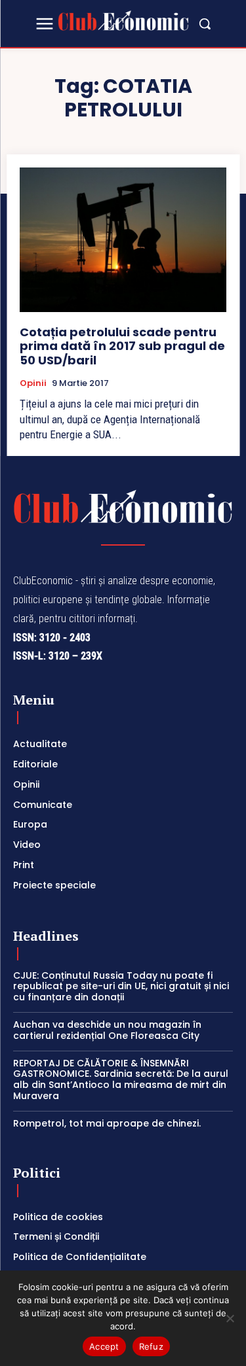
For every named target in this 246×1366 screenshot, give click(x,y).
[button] (204, 23)
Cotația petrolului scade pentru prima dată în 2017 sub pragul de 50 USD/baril (122, 346)
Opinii (33, 383)
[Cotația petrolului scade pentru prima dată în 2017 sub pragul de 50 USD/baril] (123, 239)
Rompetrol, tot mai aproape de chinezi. (107, 1123)
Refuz (151, 1346)
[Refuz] (229, 1318)
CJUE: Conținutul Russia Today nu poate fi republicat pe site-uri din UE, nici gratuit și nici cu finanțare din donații (121, 986)
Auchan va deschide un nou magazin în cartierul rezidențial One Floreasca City (107, 1030)
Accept (104, 1346)
